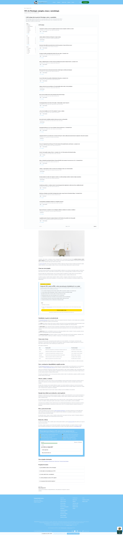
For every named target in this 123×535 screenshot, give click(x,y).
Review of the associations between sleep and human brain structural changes (52, 94)
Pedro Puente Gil (36, 12)
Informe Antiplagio (63, 515)
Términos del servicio (69, 527)
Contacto (72, 2)
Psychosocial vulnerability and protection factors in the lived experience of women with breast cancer (55, 45)
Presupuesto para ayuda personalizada (73, 533)
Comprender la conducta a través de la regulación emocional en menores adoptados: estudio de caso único (56, 28)
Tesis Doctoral (62, 508)
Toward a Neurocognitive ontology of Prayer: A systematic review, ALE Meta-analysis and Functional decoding (57, 152)
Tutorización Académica (63, 513)
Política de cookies (85, 501)
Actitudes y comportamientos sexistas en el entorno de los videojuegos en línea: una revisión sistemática (56, 168)
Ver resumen (42, 33)
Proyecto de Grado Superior (64, 506)
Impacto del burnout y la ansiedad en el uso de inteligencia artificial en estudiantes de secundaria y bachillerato (57, 209)
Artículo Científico (63, 511)
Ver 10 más (28, 44)
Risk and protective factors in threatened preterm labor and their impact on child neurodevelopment (55, 69)
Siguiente (95, 226)
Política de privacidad (63, 527)
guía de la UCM (41, 263)
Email (42, 302)
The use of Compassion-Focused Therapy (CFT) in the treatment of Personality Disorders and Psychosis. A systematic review (59, 143)
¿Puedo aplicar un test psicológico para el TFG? (48, 470)
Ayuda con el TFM (63, 501)
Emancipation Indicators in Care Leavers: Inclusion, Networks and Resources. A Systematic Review (55, 127)
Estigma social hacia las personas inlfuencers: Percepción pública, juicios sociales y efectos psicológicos (55, 86)
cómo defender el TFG (77, 426)
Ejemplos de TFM (75, 506)
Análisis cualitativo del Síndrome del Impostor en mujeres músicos (50, 37)
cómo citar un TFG (71, 421)
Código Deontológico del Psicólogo (59, 410)
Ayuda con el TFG (63, 499)
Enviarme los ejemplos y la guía (61, 310)
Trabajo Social (57, 461)
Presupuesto (85, 2)
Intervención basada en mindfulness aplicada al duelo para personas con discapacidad (53, 119)
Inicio (25, 8)
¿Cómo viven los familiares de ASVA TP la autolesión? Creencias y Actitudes (51, 111)
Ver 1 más (28, 33)
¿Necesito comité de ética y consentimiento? (47, 474)
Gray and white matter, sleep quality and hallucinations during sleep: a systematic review (53, 78)
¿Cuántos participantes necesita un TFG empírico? (48, 477)
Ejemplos (58, 2)
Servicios (54, 2)
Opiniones (68, 2)
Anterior (40, 226)
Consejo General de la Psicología (44, 366)
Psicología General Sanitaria (64, 461)
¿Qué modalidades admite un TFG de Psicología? (48, 467)
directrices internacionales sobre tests (49, 367)
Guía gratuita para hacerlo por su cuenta (60, 533)
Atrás (43, 444)
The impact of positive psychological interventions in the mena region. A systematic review (53, 53)
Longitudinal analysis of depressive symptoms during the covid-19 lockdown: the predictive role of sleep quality (57, 218)
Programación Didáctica (63, 510)
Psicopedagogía (46, 461)
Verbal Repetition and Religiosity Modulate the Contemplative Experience (51, 201)
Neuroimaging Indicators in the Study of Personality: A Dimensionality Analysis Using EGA (54, 102)
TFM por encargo (62, 505)
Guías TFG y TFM (75, 503)
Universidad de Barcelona (43, 320)
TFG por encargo (62, 503)
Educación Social (51, 461)
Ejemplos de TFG (28, 8)
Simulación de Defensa (63, 517)
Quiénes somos (64, 2)
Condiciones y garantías (85, 499)
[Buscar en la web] (80, 2)
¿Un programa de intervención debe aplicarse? (47, 481)
